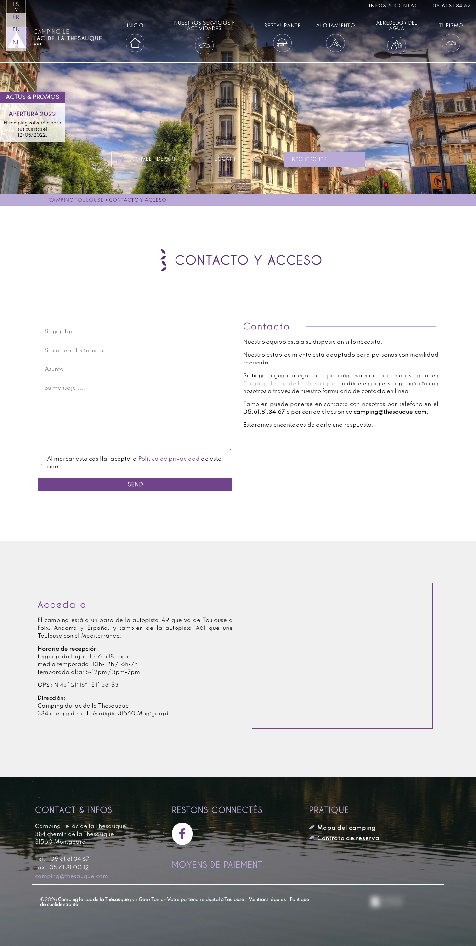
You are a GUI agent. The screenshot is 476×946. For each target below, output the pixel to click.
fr (15, 17)
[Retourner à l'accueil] (61, 37)
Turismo (451, 25)
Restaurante (282, 25)
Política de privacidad (169, 459)
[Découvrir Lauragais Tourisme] (387, 902)
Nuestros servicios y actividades (204, 26)
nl (16, 42)
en (16, 29)
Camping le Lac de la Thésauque (289, 383)
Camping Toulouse (76, 200)
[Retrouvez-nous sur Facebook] (185, 834)
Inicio (135, 25)
